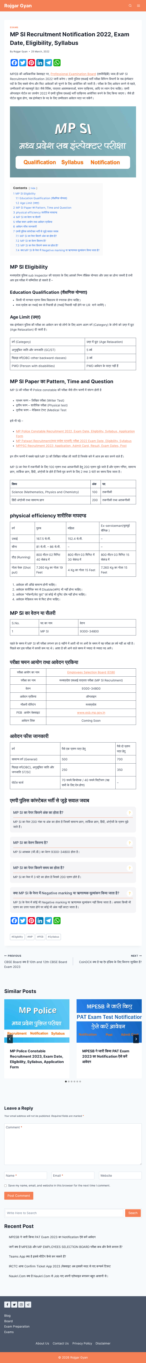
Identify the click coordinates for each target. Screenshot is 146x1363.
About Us (42, 1343)
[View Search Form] (130, 5)
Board (8, 1321)
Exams (14, 27)
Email (58, 1175)
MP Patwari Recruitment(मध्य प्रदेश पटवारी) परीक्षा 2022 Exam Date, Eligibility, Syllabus (74, 441)
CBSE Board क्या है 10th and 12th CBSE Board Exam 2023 (35, 961)
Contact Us (61, 1343)
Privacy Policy (82, 1343)
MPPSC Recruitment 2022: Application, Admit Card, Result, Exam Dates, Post (71, 446)
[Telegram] (28, 1305)
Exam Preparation (17, 1326)
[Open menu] (138, 5)
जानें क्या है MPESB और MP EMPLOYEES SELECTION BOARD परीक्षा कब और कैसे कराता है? (65, 1247)
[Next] (136, 1039)
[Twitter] (14, 1305)
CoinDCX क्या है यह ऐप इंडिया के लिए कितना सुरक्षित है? (110, 959)
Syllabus (53, 936)
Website (106, 1175)
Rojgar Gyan (21, 51)
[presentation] (36, 1021)
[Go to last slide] (10, 1039)
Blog (7, 1315)
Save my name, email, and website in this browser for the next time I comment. (59, 1185)
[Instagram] (21, 1305)
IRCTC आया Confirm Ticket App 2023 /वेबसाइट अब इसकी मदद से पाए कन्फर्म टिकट (60, 1266)
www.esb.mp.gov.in (91, 712)
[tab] (66, 1081)
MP (30, 936)
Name (11, 1175)
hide (33, 188)
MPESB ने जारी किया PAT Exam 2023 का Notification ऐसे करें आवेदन (105, 1056)
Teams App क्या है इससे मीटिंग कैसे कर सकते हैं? (37, 1256)
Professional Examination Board (73, 74)
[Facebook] (7, 1305)
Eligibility (17, 936)
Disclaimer (103, 1343)
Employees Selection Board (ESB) (91, 672)
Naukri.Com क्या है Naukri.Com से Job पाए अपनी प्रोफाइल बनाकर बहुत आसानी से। (58, 1276)
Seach (133, 1213)
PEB (40, 936)
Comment (14, 1127)
